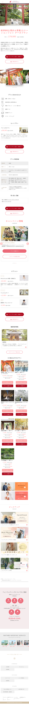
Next (27, 243)
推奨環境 (7, 680)
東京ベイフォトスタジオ (6, 201)
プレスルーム (21, 666)
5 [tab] (15, 87)
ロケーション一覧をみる (14, 352)
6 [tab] (16, 87)
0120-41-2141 (14, 618)
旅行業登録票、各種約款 (7, 691)
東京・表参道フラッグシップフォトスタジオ (10, 199)
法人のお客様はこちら (7, 689)
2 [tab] (13, 87)
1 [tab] (12, 87)
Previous (1, 243)
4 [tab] (15, 263)
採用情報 (7, 669)
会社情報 (7, 666)
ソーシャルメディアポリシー (16, 698)
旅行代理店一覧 (21, 689)
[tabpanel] (14, 76)
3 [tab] (14, 87)
